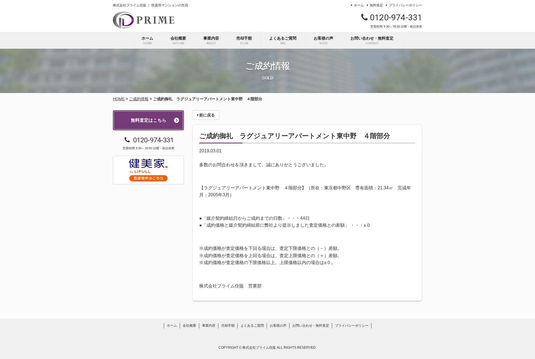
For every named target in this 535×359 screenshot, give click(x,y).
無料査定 (376, 5)
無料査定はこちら (148, 120)
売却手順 (244, 40)
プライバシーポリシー (405, 5)
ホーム (359, 5)
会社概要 (178, 40)
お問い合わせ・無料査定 (372, 40)
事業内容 (211, 40)
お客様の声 (323, 40)
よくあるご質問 (282, 40)
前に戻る (206, 115)
